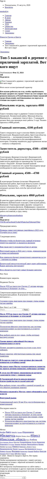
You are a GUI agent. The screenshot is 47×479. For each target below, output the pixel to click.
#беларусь (4, 215)
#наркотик (21, 449)
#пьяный (30, 451)
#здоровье (11, 444)
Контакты (9, 7)
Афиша (8, 20)
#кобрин (24, 444)
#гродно (16, 442)
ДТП (7, 24)
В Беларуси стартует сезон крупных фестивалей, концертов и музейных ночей (21, 361)
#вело (27, 439)
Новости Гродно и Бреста (10, 37)
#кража (41, 444)
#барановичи (28, 432)
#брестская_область (13, 439)
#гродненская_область (6, 442)
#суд (8, 454)
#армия (20, 432)
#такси (12, 454)
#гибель (33, 439)
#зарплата (12, 215)
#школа (23, 454)
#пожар (8, 451)
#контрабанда (32, 444)
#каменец (17, 444)
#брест (35, 435)
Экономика (9, 33)
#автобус (14, 432)
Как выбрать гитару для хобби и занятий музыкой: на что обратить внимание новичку (22, 386)
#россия (43, 451)
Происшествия (11, 29)
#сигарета (3, 454)
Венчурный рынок (8, 398)
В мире (8, 18)
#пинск (3, 451)
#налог (15, 449)
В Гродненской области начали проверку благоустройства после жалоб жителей (18, 380)
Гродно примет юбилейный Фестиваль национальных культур (17, 342)
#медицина (8, 446)
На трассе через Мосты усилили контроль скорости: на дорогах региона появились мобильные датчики (22, 367)
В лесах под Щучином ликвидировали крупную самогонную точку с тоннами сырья (21, 374)
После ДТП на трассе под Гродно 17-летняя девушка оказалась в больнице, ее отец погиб (23, 315)
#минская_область (25, 447)
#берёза (18, 436)
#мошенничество (6, 449)
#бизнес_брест (25, 436)
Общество (9, 26)
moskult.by (4, 11)
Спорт (7, 31)
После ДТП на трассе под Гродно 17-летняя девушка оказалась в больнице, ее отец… (21, 287)
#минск (15, 446)
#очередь (39, 449)
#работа (19, 215)
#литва (2, 447)
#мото (34, 446)
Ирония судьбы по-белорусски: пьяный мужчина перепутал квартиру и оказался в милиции (20, 242)
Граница (8, 22)
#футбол (18, 454)
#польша (16, 451)
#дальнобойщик (25, 442)
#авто (8, 432)
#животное (41, 442)
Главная (8, 16)
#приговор (23, 451)
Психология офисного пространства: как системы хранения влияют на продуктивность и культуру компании (20, 329)
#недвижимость (30, 449)
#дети (34, 442)
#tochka (2, 432)
